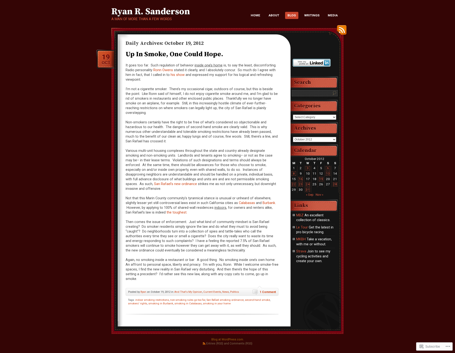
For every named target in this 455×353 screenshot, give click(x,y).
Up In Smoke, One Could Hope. (174, 54)
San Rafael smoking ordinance (225, 300)
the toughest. (177, 212)
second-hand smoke (257, 300)
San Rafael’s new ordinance (175, 184)
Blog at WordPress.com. (227, 339)
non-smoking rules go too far (187, 300)
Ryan (143, 291)
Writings (311, 15)
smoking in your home (217, 303)
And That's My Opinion (188, 291)
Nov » (319, 194)
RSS (340, 31)
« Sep (310, 194)
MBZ (300, 215)
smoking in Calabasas (188, 303)
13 (328, 173)
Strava (301, 251)
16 (301, 179)
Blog (291, 15)
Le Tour (302, 227)
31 (308, 189)
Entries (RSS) (214, 343)
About (273, 15)
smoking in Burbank (160, 303)
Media (333, 15)
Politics (234, 291)
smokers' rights (137, 303)
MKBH (301, 239)
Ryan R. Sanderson (150, 11)
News (225, 291)
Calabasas (247, 203)
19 (321, 179)
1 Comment (268, 292)
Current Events (212, 291)
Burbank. (269, 203)
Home (255, 15)
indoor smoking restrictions (152, 300)
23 (301, 184)
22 (294, 184)
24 (308, 184)
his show (178, 75)
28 (335, 184)
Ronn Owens (163, 70)
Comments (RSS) (241, 343)
